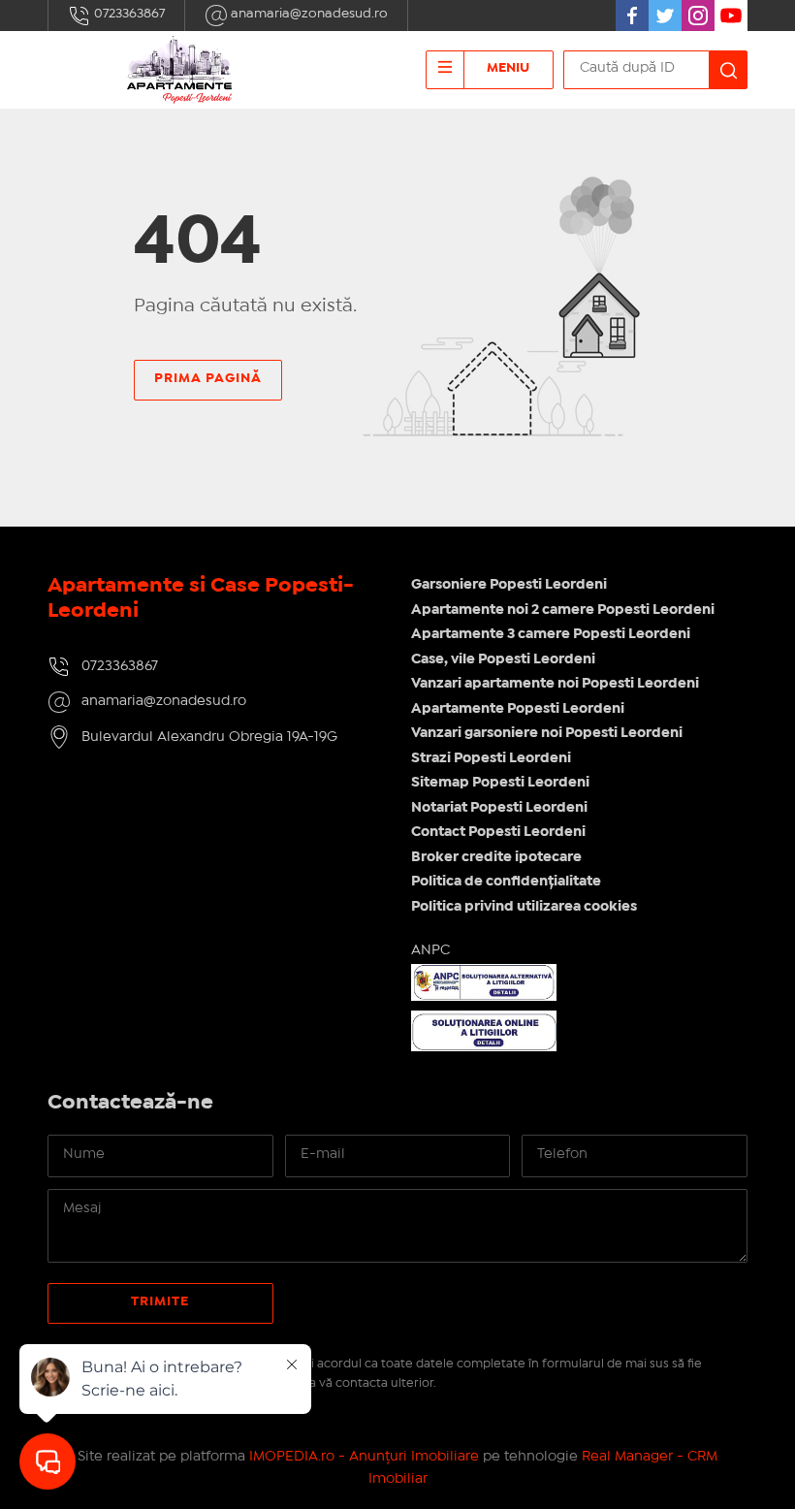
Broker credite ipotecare (496, 857)
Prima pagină (208, 378)
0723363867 (128, 13)
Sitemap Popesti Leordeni (500, 782)
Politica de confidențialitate (506, 881)
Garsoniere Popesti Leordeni (509, 585)
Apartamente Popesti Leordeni (517, 709)
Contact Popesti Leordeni (498, 832)
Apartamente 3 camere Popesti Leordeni (550, 634)
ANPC (430, 950)
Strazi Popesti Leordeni (491, 758)
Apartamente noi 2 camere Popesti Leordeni (563, 610)
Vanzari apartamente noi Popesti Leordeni (555, 684)
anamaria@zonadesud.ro (308, 13)
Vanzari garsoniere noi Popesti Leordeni (547, 733)
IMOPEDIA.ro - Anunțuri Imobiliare (364, 1456)
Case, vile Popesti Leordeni (503, 659)
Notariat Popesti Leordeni (499, 808)
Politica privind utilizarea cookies (524, 907)
